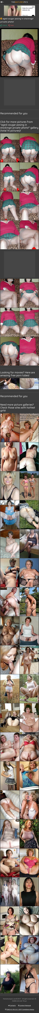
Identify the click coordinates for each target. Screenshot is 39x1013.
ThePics (19, 2)
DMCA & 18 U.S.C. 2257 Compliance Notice (20, 1009)
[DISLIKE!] (9, 25)
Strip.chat (25, 15)
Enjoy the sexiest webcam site (27, 9)
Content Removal (25, 1005)
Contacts (13, 1005)
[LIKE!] (1, 25)
